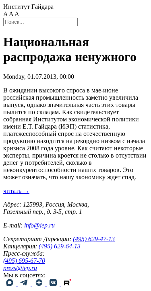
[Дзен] (39, 284)
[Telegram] (25, 284)
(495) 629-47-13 (94, 239)
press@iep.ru (20, 267)
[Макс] (10, 284)
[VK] (54, 284)
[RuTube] (67, 284)
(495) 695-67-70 (24, 260)
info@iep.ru (39, 225)
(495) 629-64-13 (60, 246)
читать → (16, 190)
